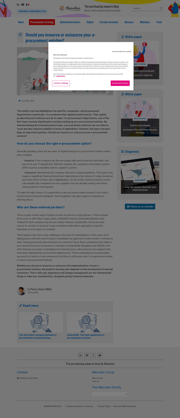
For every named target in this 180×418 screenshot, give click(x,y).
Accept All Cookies (120, 83)
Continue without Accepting (121, 51)
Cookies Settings (61, 83)
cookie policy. (60, 76)
